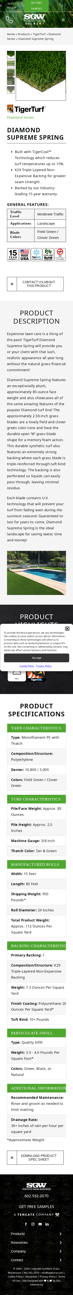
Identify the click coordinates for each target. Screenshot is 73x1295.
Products (24, 34)
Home (11, 34)
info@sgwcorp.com (52, 1272)
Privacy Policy (44, 665)
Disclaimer (31, 1276)
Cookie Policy (26, 665)
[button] (67, 629)
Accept (36, 657)
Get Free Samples (36, 1206)
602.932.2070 (37, 1195)
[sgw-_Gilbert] (34, 15)
